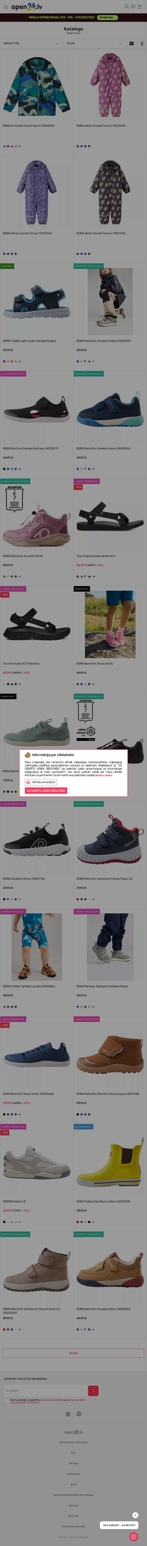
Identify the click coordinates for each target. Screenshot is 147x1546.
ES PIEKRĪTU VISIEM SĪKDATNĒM (46, 790)
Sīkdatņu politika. (104, 775)
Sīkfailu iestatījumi (43, 782)
